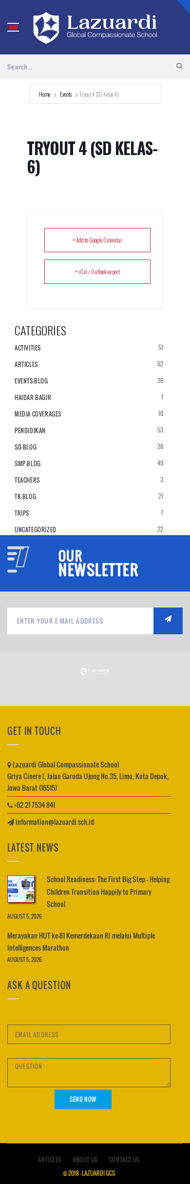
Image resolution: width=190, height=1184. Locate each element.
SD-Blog (26, 447)
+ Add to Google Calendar (97, 240)
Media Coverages (38, 414)
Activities (28, 348)
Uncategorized (36, 529)
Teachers (27, 480)
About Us (85, 1159)
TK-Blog (25, 496)
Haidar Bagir (33, 397)
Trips (22, 513)
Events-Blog (31, 381)
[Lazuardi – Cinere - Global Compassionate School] (95, 27)
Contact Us (124, 1159)
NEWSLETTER (98, 569)
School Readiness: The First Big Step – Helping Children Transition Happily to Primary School (108, 891)
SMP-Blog (28, 463)
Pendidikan (30, 430)
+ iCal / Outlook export (97, 271)
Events (66, 94)
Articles (26, 364)
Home (45, 94)
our (70, 556)
